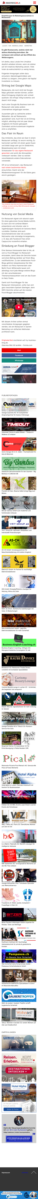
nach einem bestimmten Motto (14, 167)
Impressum (6, 1172)
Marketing (28, 46)
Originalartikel (7, 340)
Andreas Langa (17, 46)
